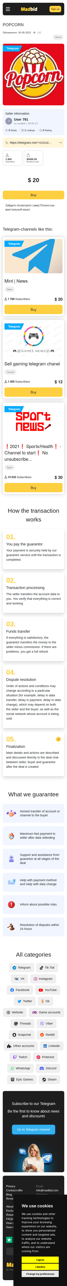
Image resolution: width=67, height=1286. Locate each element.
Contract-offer (14, 1190)
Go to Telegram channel (33, 1129)
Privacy (10, 1186)
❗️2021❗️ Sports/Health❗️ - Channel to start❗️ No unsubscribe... (32, 452)
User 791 (21, 119)
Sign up (55, 9)
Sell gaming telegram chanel (32, 363)
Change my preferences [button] (40, 1273)
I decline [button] (40, 1266)
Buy (33, 195)
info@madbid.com (47, 1190)
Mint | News (16, 280)
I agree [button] (40, 1259)
